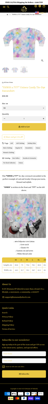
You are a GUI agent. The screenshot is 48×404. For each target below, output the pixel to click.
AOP (11, 143)
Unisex (38, 148)
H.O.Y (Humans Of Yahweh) (30, 389)
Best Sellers (16, 158)
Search (4, 313)
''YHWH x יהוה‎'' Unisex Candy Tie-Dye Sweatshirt (26, 14)
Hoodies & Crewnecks (29, 158)
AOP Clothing (20, 143)
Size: (5, 104)
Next (43, 42)
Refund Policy (7, 321)
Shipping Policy (8, 325)
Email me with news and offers (15, 366)
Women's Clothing (8, 152)
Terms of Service (8, 329)
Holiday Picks (32, 143)
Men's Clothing (7, 148)
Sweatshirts (29, 148)
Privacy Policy (7, 317)
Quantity (5, 114)
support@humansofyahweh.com (16, 297)
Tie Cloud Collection (9, 163)
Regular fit (18, 148)
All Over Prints (7, 82)
